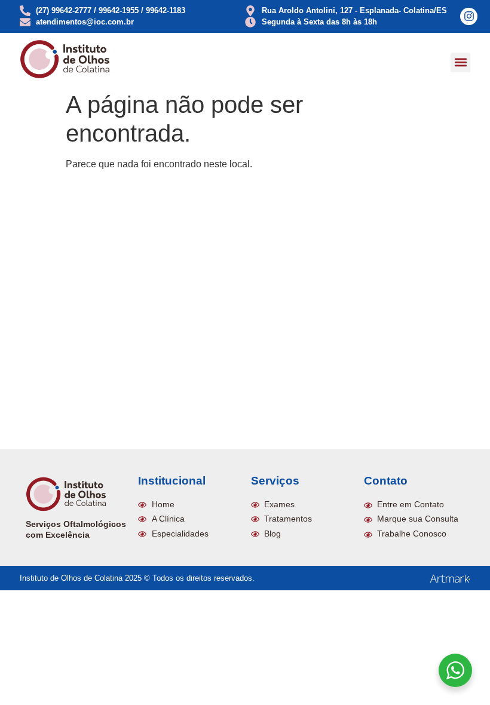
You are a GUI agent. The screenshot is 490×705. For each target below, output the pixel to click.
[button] (460, 62)
